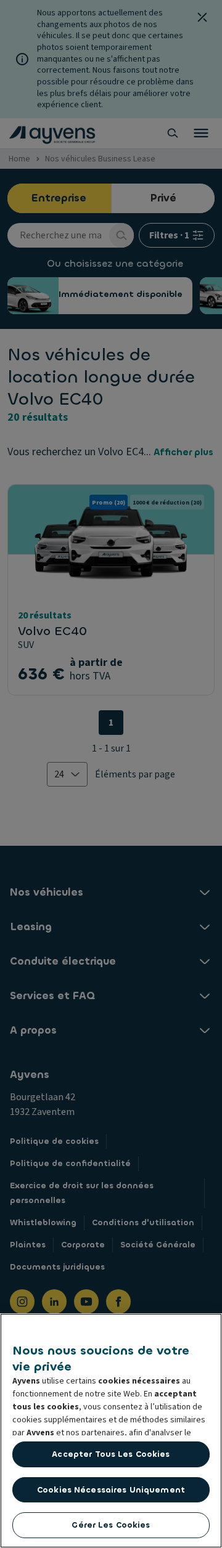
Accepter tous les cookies (111, 1454)
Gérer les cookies (111, 1525)
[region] (111, 1430)
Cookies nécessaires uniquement (111, 1490)
